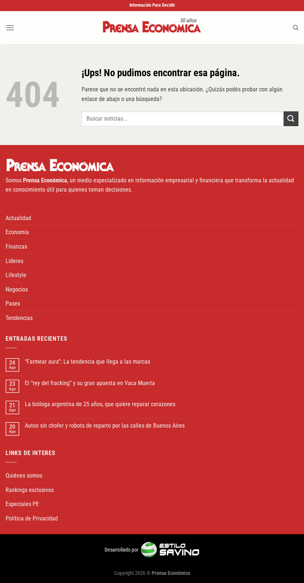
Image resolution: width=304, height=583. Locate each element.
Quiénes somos (24, 475)
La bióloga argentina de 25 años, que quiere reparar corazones (100, 404)
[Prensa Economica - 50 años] (152, 27)
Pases (13, 303)
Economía (17, 232)
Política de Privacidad (32, 518)
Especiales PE (22, 504)
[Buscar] (295, 28)
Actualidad (18, 218)
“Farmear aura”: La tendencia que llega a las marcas (87, 361)
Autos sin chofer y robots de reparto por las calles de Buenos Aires (105, 425)
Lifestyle (16, 275)
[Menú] (10, 27)
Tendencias (19, 317)
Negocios (17, 289)
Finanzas (16, 246)
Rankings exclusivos (30, 489)
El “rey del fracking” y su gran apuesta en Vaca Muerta (90, 383)
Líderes (14, 260)
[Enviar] (291, 118)
